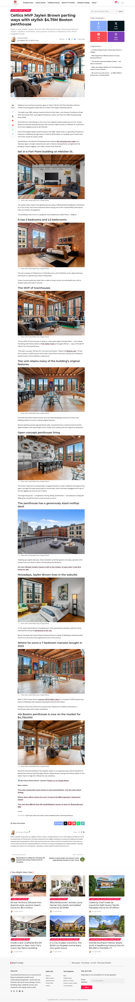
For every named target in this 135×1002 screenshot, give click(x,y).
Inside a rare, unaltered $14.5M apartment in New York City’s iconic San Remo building (26, 945)
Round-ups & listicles (104, 963)
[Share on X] (69, 39)
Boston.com (71, 351)
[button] (72, 39)
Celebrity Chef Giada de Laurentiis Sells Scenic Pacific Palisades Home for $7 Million (104, 905)
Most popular (76, 963)
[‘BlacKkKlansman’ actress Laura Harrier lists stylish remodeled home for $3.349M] (67, 885)
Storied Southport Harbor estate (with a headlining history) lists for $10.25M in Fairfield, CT (106, 945)
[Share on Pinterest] (13, 125)
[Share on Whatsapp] (13, 129)
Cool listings (85, 963)
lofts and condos (38, 815)
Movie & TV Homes (109, 939)
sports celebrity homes (52, 815)
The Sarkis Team (48, 344)
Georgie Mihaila (22, 38)
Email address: (84, 981)
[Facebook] (81, 832)
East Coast (29, 815)
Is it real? (93, 963)
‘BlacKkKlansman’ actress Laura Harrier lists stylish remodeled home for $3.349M (66, 905)
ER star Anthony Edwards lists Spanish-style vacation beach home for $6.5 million (26, 905)
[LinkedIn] (84, 832)
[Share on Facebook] (66, 39)
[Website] (79, 832)
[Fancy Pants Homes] (15, 3)
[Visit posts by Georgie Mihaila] (13, 39)
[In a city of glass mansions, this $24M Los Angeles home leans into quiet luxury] (67, 926)
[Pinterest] (98, 37)
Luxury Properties (108, 899)
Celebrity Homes (17, 10)
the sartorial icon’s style (66, 141)
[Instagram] (116, 37)
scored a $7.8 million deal (48, 699)
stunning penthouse (66, 815)
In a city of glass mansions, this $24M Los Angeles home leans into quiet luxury (66, 945)
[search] (118, 2)
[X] (116, 26)
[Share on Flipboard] (13, 121)
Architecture (55, 939)
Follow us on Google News (57, 781)
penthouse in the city (43, 630)
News (28, 10)
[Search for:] (105, 11)
